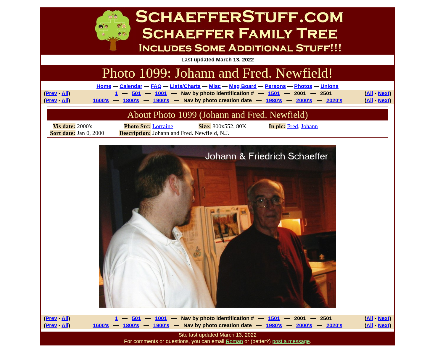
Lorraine (162, 126)
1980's (274, 100)
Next (383, 93)
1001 (161, 93)
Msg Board (243, 86)
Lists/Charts (185, 86)
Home (103, 86)
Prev (51, 93)
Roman (234, 341)
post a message (291, 341)
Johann (309, 126)
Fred (292, 126)
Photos (303, 86)
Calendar (131, 86)
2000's (304, 100)
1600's (101, 100)
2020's (334, 100)
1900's (161, 100)
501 (136, 93)
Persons (275, 86)
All (65, 93)
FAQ (156, 86)
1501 (274, 93)
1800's (131, 100)
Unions (329, 86)
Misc (215, 86)
